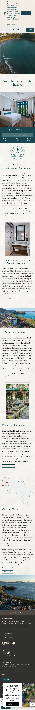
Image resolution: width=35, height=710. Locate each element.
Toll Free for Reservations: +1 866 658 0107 (14, 626)
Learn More (8, 298)
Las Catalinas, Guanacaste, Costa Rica (13, 621)
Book (30, 30)
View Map (7, 572)
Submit (6, 679)
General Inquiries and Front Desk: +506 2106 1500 (16, 623)
